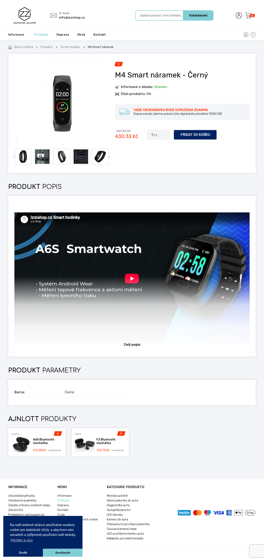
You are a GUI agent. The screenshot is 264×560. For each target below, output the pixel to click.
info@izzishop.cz (72, 17)
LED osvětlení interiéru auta (125, 533)
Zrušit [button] (23, 552)
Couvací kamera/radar (122, 529)
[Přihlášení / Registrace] (239, 15)
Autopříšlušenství (118, 510)
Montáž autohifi (117, 496)
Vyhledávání (198, 15)
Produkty (47, 47)
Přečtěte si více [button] (22, 540)
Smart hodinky (70, 47)
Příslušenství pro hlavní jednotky (128, 524)
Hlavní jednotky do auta (122, 500)
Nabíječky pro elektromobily (125, 538)
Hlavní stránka (23, 47)
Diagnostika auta (118, 505)
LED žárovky (115, 515)
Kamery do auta (117, 519)
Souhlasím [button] (62, 552)
